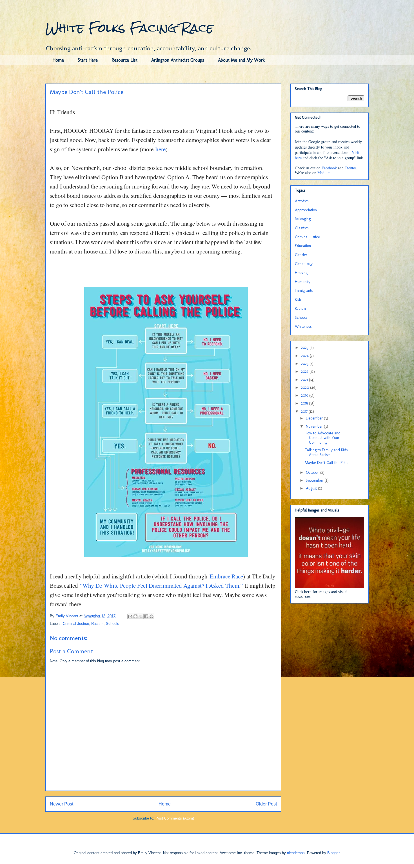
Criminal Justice (76, 623)
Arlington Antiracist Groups (177, 60)
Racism (97, 623)
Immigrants (304, 290)
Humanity (302, 281)
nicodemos (296, 853)
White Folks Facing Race (129, 28)
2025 (305, 347)
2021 (305, 379)
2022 (305, 371)
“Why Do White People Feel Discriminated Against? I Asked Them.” (161, 585)
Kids (298, 299)
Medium (324, 173)
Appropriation (306, 210)
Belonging (303, 219)
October (313, 472)
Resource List (124, 60)
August (312, 488)
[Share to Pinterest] (151, 616)
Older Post (266, 804)
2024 (305, 355)
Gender (301, 254)
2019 (305, 395)
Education (303, 245)
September (315, 480)
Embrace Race (226, 576)
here (160, 149)
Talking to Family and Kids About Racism (326, 452)
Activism (302, 201)
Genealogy (304, 263)
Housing (301, 272)
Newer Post (61, 804)
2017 (305, 411)
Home (58, 60)
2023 (305, 363)
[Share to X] (141, 616)
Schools (112, 623)
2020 (305, 387)
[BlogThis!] (135, 616)
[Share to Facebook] (146, 616)
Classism (302, 228)
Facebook (329, 168)
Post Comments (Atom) (174, 818)
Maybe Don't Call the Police (327, 462)
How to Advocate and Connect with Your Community (322, 438)
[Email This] (130, 616)
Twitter (350, 168)
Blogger (333, 853)
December (315, 418)
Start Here (88, 60)
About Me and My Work (241, 60)
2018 (305, 403)
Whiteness (303, 326)
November (315, 426)
